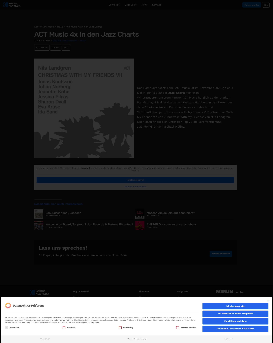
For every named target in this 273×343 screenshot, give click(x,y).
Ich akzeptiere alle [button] (235, 306)
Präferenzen (45, 339)
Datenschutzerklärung (136, 339)
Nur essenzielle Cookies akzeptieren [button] (235, 314)
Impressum (228, 339)
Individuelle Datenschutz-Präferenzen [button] (235, 329)
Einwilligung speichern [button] (235, 321)
